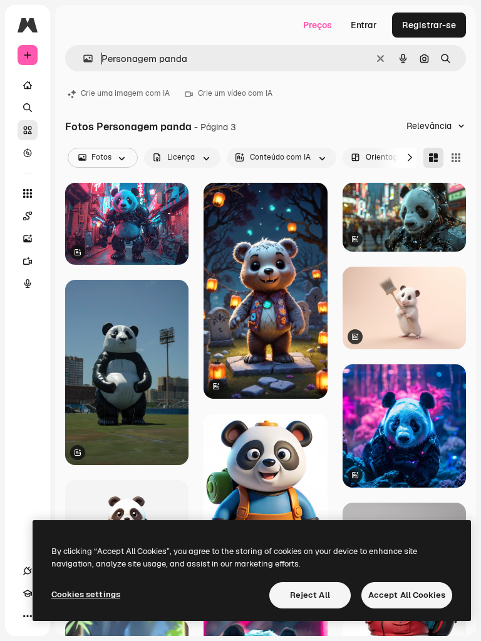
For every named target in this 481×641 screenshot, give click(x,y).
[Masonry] (433, 158)
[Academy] (28, 593)
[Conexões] (28, 571)
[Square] (456, 158)
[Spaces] (28, 216)
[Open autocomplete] (83, 58)
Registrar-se (429, 25)
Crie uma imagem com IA (125, 93)
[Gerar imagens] (28, 238)
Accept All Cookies (406, 595)
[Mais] (28, 616)
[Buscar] (28, 108)
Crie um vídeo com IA (235, 93)
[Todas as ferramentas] (28, 193)
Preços (317, 25)
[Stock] (28, 130)
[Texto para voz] (28, 284)
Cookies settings (85, 594)
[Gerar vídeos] (28, 261)
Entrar (364, 25)
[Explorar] (28, 153)
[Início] (28, 85)
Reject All (310, 595)
